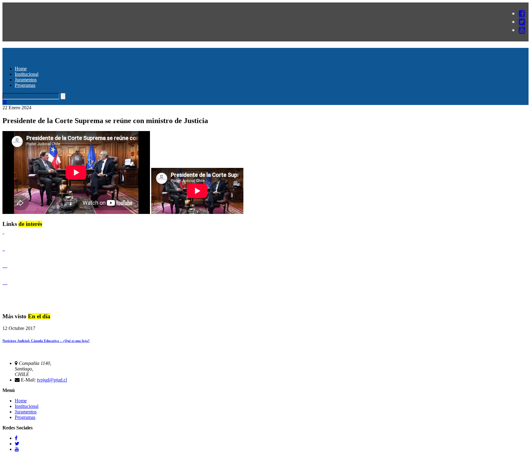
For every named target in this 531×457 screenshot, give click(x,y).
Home (21, 68)
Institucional (26, 74)
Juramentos (26, 79)
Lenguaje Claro (3, 233)
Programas (25, 85)
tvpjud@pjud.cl (52, 379)
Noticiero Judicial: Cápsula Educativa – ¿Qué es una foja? (46, 341)
